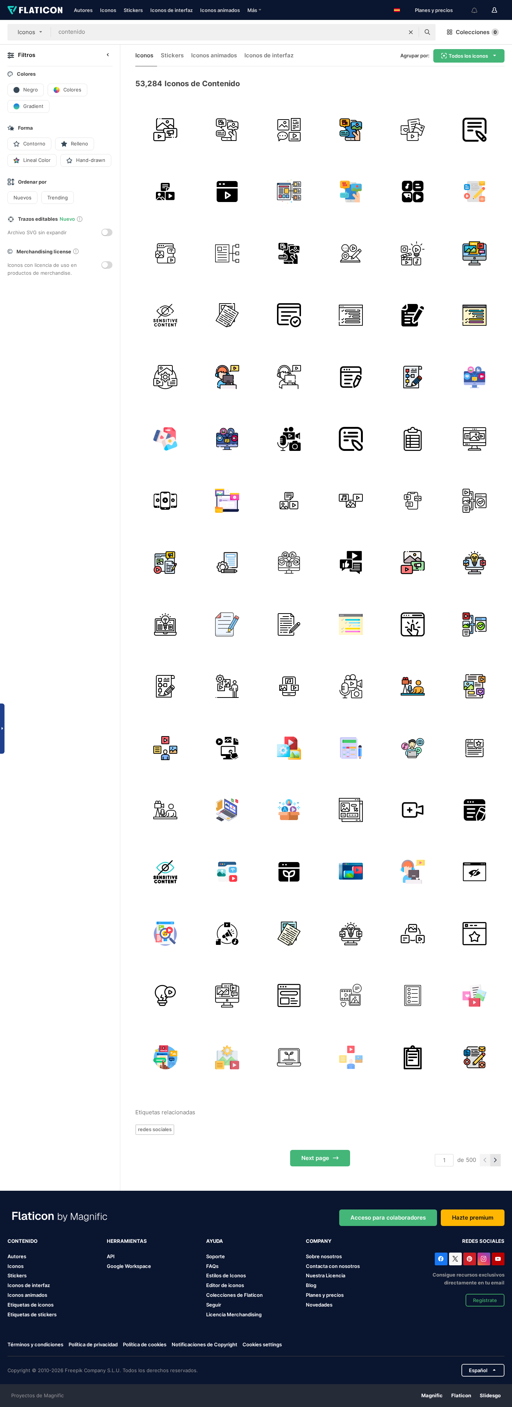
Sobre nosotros (324, 1256)
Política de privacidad (93, 1344)
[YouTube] (498, 1259)
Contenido (22, 1241)
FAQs (212, 1266)
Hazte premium (472, 1217)
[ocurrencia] (165, 995)
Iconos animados (220, 10)
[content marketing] (227, 933)
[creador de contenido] (289, 439)
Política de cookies (144, 1344)
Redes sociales (483, 1241)
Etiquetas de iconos (30, 1305)
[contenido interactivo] (412, 624)
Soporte (215, 1256)
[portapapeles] (412, 1057)
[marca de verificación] (289, 315)
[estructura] (227, 253)
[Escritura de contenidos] (350, 377)
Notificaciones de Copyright (204, 1344)
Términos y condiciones (35, 1344)
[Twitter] (455, 1259)
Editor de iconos (225, 1285)
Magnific (432, 1395)
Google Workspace (129, 1266)
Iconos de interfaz (171, 10)
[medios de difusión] (350, 995)
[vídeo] (165, 500)
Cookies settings (262, 1344)
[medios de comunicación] (165, 1057)
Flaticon (461, 1395)
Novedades (319, 1305)
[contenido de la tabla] (350, 315)
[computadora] (474, 439)
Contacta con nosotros (333, 1266)
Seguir (213, 1305)
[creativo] (412, 253)
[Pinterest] (469, 1259)
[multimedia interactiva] (227, 748)
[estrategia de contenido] (474, 377)
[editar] (412, 315)
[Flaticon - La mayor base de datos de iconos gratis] (35, 10)
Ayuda (214, 1241)
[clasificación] (474, 933)
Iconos (108, 10)
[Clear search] (411, 32)
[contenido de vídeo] (350, 500)
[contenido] (165, 129)
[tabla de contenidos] (350, 748)
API (111, 1256)
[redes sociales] (412, 129)
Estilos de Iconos (226, 1275)
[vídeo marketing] (227, 191)
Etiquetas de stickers (32, 1314)
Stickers (133, 10)
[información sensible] (474, 871)
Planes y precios (434, 10)
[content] (165, 562)
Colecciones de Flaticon (234, 1295)
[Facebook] (441, 1259)
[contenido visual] (289, 686)
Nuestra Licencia (325, 1275)
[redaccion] (289, 624)
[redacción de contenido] (227, 624)
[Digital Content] (412, 191)
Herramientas (127, 1241)
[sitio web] (474, 748)
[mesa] (412, 439)
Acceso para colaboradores (388, 1217)
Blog (311, 1285)
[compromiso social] (350, 562)
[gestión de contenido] (165, 377)
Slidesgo (490, 1395)
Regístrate (485, 1300)
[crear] (412, 810)
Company (318, 1241)
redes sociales (155, 1129)
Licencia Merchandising (234, 1314)
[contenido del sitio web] (227, 810)
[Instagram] (484, 1259)
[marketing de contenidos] (474, 191)
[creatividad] (474, 562)
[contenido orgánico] (289, 871)
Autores (83, 10)
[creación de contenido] (350, 253)
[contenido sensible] (165, 315)
